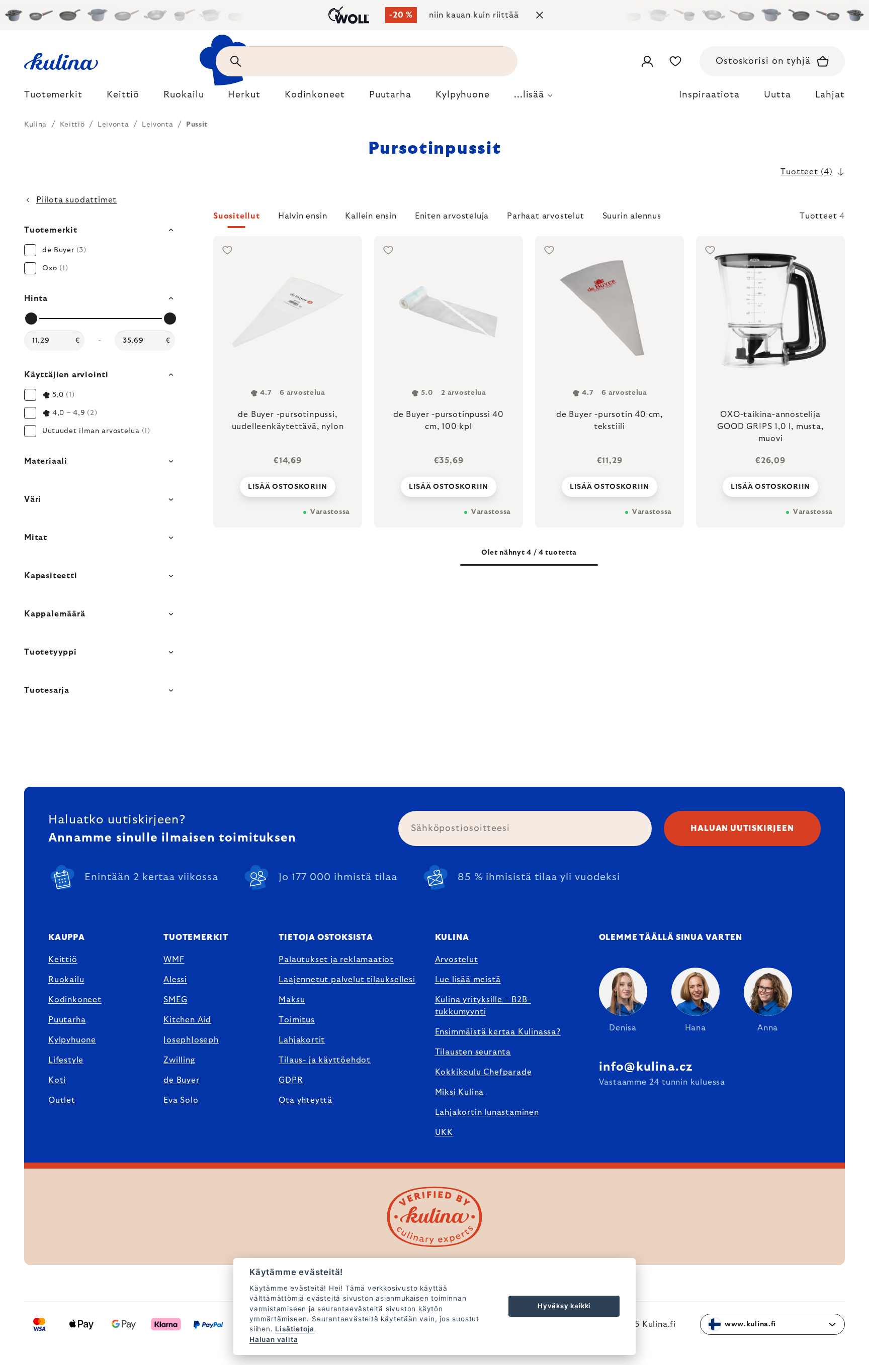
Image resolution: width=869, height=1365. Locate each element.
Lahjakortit (302, 1040)
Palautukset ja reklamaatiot (336, 960)
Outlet (61, 1100)
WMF (173, 960)
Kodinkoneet (75, 1000)
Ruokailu (66, 980)
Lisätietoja (294, 1329)
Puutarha (66, 1020)
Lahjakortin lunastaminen (487, 1112)
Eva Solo (180, 1100)
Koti (57, 1080)
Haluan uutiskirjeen (742, 828)
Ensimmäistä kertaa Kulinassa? (498, 1032)
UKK (444, 1132)
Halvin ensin (302, 216)
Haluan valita (273, 1339)
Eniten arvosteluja (452, 216)
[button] (529, 219)
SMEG (175, 1000)
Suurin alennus (631, 216)
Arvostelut (456, 960)
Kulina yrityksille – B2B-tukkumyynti (483, 1006)
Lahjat (830, 94)
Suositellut (236, 216)
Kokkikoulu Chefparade (483, 1072)
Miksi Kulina (459, 1092)
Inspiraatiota (709, 94)
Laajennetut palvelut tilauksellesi (347, 980)
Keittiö (62, 960)
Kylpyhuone (72, 1040)
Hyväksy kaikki (564, 1306)
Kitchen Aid (187, 1020)
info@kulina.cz (646, 1067)
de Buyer (181, 1080)
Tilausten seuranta (473, 1052)
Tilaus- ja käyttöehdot (325, 1060)
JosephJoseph (191, 1040)
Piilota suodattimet (76, 200)
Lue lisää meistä (468, 980)
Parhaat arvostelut (545, 216)
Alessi (175, 980)
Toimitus (296, 1020)
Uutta (777, 94)
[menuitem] (53, 97)
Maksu (292, 1000)
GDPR (291, 1080)
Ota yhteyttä (305, 1100)
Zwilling (179, 1060)
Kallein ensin (370, 216)
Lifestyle (65, 1060)
